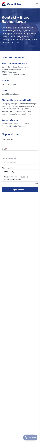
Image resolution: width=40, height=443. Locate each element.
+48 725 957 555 (9, 84)
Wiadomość (7, 168)
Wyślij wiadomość (20, 190)
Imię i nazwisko (8, 139)
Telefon (9, 158)
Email (4, 149)
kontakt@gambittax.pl (10, 94)
